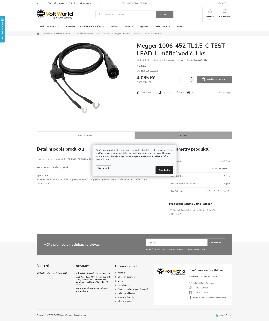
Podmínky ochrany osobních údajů (133, 289)
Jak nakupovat (85, 3)
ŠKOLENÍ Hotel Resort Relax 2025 (52, 273)
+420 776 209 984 (201, 288)
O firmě (72, 3)
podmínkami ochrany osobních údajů (189, 249)
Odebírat (216, 242)
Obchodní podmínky (56, 3)
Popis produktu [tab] (85, 135)
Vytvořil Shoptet (225, 315)
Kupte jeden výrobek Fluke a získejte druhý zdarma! (91, 289)
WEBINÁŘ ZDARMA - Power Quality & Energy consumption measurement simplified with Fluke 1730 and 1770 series (93, 281)
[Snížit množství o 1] (191, 81)
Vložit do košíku (217, 79)
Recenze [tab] (183, 135)
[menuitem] (50, 26)
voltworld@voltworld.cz (203, 283)
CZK (224, 3)
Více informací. (103, 156)
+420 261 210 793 (201, 292)
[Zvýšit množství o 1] (191, 78)
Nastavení (103, 168)
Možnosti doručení (149, 71)
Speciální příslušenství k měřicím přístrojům (194, 210)
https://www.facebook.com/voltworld (209, 297)
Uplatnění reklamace (126, 293)
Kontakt (40, 3)
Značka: (225, 92)
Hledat (164, 14)
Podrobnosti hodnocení (173, 60)
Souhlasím (164, 170)
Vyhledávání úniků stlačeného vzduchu (93, 273)
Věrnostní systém (125, 301)
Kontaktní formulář (126, 297)
